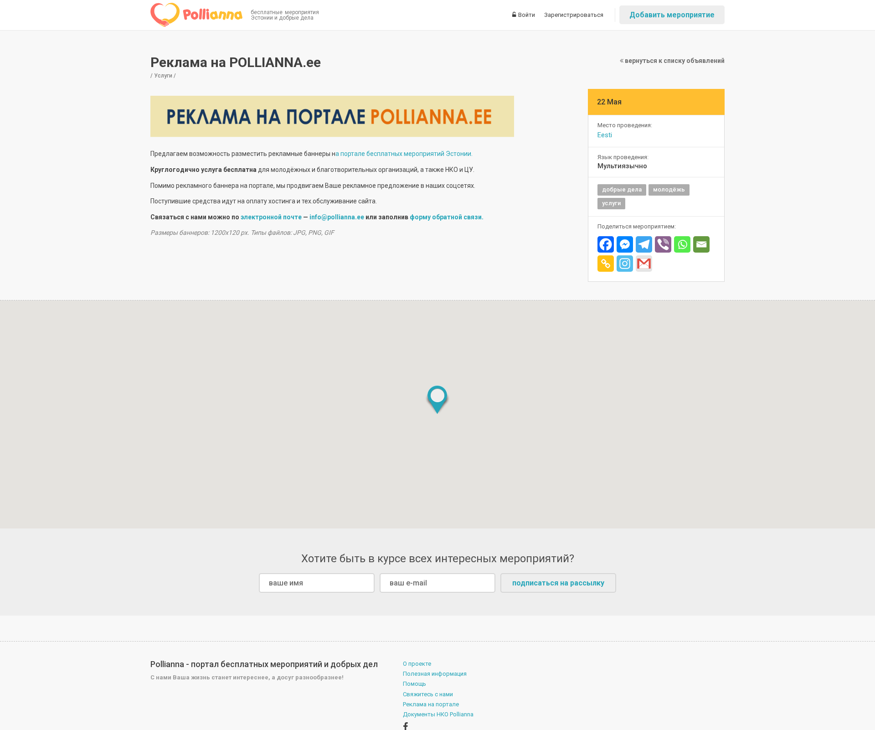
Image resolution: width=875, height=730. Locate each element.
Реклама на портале (431, 704)
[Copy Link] (605, 263)
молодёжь (669, 189)
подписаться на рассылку (558, 583)
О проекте (417, 663)
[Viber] (663, 244)
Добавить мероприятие (672, 14)
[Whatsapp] (682, 244)
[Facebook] (605, 244)
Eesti (604, 135)
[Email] (701, 244)
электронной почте (271, 217)
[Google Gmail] (644, 263)
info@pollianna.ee (336, 217)
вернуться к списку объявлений (674, 60)
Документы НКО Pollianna (438, 714)
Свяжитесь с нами (428, 694)
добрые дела (622, 189)
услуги (611, 203)
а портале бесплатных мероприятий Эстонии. (404, 153)
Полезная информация (435, 673)
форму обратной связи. (447, 217)
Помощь (414, 683)
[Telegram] (644, 244)
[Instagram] (625, 263)
